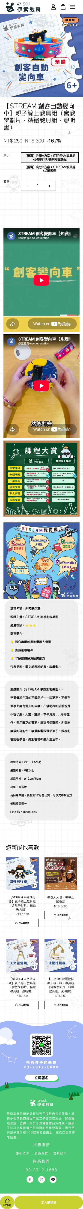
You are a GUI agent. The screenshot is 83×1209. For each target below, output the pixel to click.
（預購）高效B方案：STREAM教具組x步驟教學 (49, 169)
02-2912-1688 (41, 1066)
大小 (6, 155)
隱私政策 (23, 1153)
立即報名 (41, 1077)
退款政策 (60, 1153)
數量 (6, 181)
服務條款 (41, 1153)
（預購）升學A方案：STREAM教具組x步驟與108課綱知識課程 (49, 157)
